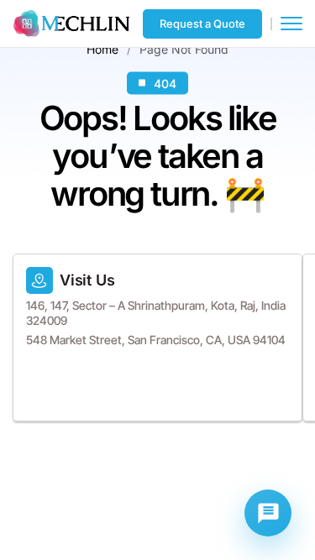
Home (102, 48)
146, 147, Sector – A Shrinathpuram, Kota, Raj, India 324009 (156, 312)
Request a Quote (202, 23)
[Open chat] (267, 512)
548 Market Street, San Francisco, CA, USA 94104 (156, 339)
